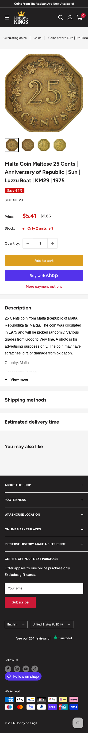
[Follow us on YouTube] (26, 669)
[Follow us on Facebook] (8, 669)
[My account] (70, 17)
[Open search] (60, 17)
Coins (37, 38)
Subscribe (20, 602)
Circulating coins (15, 38)
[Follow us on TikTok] (34, 669)
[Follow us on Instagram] (17, 669)
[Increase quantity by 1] (52, 243)
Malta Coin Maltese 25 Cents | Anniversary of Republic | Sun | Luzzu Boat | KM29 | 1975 (42, 172)
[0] (79, 17)
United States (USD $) (48, 624)
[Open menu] (7, 17)
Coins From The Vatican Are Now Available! (44, 3)
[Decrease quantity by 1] (28, 243)
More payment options (44, 286)
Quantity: (12, 243)
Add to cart (44, 260)
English (12, 624)
